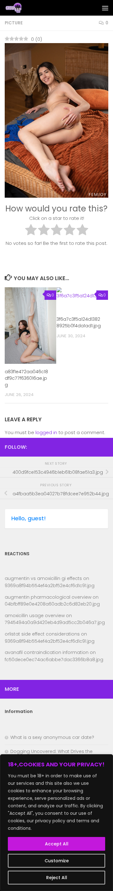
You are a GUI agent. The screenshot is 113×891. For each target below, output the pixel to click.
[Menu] (105, 8)
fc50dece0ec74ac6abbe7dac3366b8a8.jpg (54, 659)
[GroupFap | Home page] (17, 7)
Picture (14, 23)
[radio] (31, 231)
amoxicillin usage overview (35, 615)
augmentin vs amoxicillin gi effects (43, 578)
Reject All (56, 877)
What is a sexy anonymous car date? (52, 737)
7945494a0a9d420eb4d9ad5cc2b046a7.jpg (55, 622)
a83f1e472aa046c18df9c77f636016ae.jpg (26, 378)
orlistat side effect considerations (42, 634)
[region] (56, 822)
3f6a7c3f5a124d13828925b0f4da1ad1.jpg (78, 322)
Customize (57, 861)
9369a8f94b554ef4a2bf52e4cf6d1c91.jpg (49, 585)
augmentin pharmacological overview (48, 597)
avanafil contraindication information (47, 652)
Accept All (56, 844)
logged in (46, 432)
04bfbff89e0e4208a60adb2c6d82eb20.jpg (52, 604)
